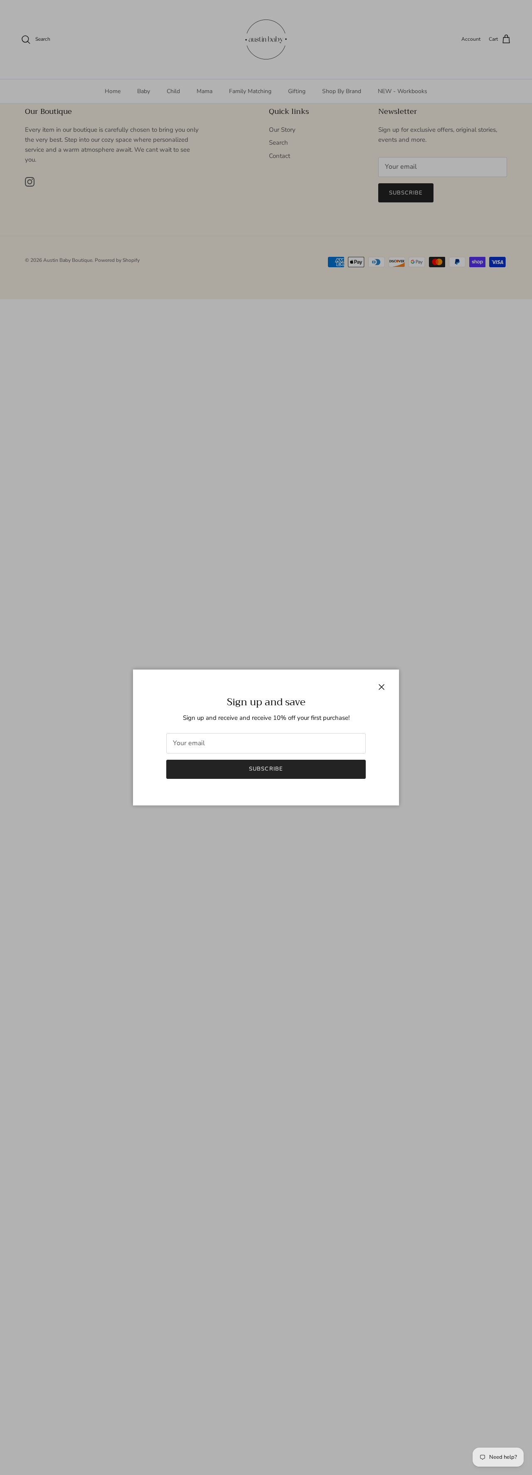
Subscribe (266, 769)
